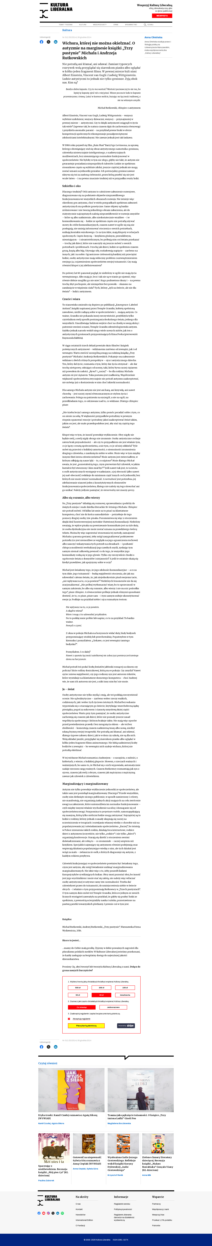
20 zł (101, 995)
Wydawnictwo (131, 25)
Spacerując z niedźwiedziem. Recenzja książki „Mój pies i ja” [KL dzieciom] (53, 1171)
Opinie (115, 25)
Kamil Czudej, (45, 1123)
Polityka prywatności (123, 1209)
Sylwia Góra (92, 1169)
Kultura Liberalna (56, 10)
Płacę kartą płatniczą (86, 1026)
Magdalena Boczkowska (119, 1123)
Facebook (41, 42)
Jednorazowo (113, 1007)
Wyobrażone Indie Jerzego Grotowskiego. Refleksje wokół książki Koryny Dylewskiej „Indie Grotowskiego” (122, 1164)
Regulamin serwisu (122, 1204)
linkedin (57, 1213)
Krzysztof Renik (115, 1175)
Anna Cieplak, (80, 1169)
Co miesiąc (82, 1007)
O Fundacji (80, 1225)
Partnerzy (156, 1204)
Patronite (156, 1225)
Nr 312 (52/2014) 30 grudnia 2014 (76, 37)
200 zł (101, 988)
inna (125, 995)
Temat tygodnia (65, 25)
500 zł (77, 988)
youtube (43, 1213)
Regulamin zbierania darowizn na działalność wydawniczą (124, 1217)
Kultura (82, 25)
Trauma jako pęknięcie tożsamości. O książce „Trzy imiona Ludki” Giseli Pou (137, 1117)
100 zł (125, 988)
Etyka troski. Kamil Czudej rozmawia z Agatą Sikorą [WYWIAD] (67, 1117)
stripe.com (126, 1025)
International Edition (84, 1220)
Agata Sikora (58, 1123)
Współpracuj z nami (160, 1209)
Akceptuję (81, 1019)
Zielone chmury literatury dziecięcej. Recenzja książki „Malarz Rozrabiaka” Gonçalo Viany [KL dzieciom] (157, 1164)
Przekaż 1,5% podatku (162, 1220)
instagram (48, 1213)
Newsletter (81, 1215)
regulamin (86, 1019)
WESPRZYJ (162, 16)
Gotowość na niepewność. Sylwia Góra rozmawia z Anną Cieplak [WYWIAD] (87, 1160)
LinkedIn (56, 42)
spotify (62, 1213)
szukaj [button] (150, 25)
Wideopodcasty (99, 25)
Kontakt (79, 1209)
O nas (78, 1204)
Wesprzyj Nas (158, 1215)
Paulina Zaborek (46, 1181)
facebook (39, 1213)
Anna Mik (146, 1175)
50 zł (78, 995)
